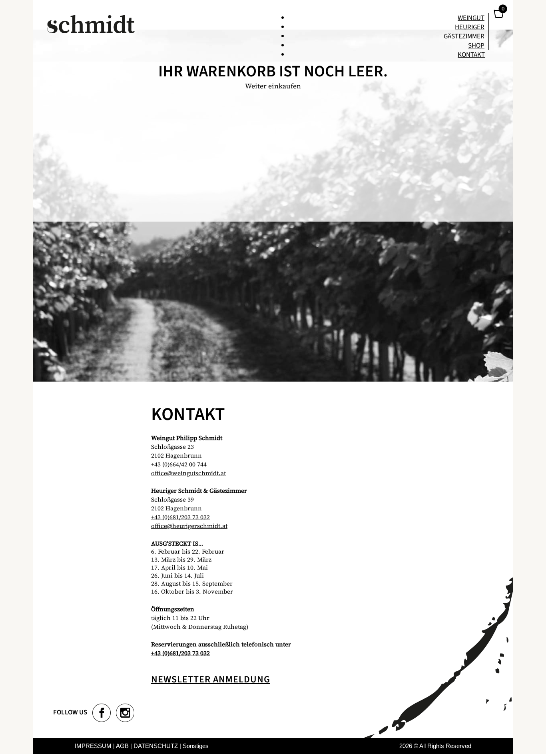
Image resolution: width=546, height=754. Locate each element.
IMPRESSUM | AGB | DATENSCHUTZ (126, 745)
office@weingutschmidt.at (188, 473)
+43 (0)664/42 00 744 (179, 464)
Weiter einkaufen (273, 86)
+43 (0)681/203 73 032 (180, 517)
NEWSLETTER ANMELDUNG (210, 679)
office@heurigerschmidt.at (189, 526)
